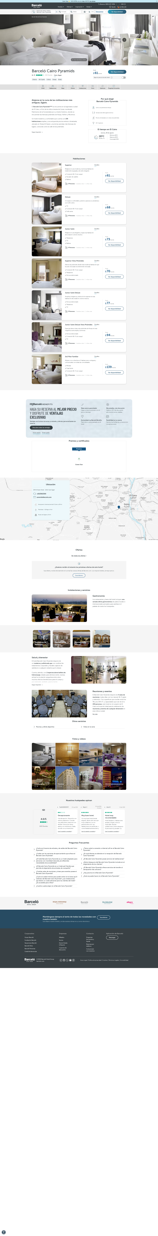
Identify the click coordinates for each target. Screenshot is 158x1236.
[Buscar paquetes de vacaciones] (33, 11)
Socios (61, 940)
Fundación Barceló (30, 940)
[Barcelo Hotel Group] (30, 960)
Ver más (95, 714)
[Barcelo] (84, 902)
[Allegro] (130, 902)
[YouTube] (70, 960)
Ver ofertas (92, 1)
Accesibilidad (124, 960)
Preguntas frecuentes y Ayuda (90, 939)
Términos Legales (114, 960)
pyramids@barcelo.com (44, 497)
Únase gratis (46, 432)
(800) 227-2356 (110, 4)
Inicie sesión (37, 432)
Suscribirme (79, 575)
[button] (156, 1)
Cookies (104, 960)
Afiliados (61, 937)
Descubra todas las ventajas (41, 427)
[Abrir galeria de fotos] (60, 164)
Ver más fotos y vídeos (80, 59)
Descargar (112, 937)
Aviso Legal (83, 960)
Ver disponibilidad (117, 12)
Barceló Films (29, 946)
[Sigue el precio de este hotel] (124, 78)
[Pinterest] (73, 960)
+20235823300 (41, 493)
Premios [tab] (79, 449)
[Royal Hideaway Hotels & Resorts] (59, 902)
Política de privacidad (94, 960)
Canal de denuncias (31, 951)
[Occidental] (107, 902)
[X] (67, 960)
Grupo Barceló (29, 937)
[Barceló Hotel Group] (37, 6)
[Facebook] (61, 960)
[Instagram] (64, 960)
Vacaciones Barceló (31, 943)
